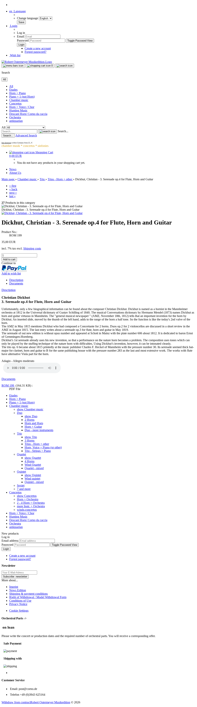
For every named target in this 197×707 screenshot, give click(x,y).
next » (13, 192)
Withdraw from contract (16, 702)
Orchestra (15, 117)
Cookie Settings (18, 610)
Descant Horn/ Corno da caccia (28, 114)
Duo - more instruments (39, 430)
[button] (17, 11)
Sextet (20, 485)
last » (12, 196)
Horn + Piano (17, 93)
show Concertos (27, 495)
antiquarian (16, 120)
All (11, 86)
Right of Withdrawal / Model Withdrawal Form (37, 597)
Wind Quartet (33, 464)
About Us (15, 172)
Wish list (14, 55)
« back (13, 189)
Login (6, 548)
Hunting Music (18, 110)
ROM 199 (8, 385)
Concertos (15, 103)
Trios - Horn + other (37, 444)
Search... (63, 131)
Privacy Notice (18, 604)
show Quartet (33, 457)
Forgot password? (35, 51)
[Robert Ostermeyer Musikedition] (27, 61)
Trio (19, 433)
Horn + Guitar (33, 426)
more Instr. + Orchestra (31, 506)
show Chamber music (30, 409)
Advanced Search (26, 135)
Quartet (21, 454)
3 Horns (29, 440)
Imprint (13, 586)
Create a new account (38, 48)
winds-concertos (27, 509)
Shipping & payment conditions (28, 593)
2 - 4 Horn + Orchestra (31, 502)
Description (16, 280)
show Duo (31, 416)
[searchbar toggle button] (64, 66)
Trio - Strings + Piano (38, 450)
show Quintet (33, 475)
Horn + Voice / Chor (21, 107)
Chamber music (18, 100)
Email (20, 36)
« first (12, 185)
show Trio (31, 437)
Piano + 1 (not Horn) (22, 96)
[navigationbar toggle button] (13, 66)
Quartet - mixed (34, 468)
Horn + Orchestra (27, 499)
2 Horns (29, 419)
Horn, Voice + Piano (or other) (43, 447)
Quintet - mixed (34, 482)
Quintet (21, 471)
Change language (28, 18)
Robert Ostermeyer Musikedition (50, 702)
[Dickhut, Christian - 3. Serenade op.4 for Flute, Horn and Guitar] (42, 213)
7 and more (24, 489)
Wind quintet (32, 478)
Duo (19, 412)
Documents (16, 283)
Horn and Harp (34, 423)
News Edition (17, 590)
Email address (10, 540)
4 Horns (29, 461)
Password (23, 40)
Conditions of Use (20, 600)
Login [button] (13, 25)
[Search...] (47, 131)
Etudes (13, 89)
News (12, 169)
